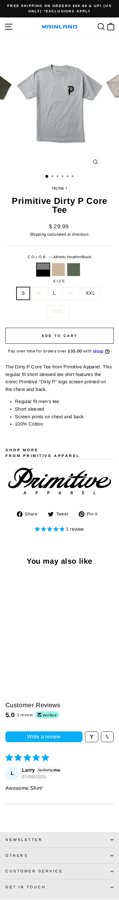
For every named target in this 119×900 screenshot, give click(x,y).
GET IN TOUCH (25, 887)
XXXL (58, 311)
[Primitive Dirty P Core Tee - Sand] (16, 664)
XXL (90, 293)
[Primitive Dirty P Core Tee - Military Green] (23, 664)
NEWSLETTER (24, 839)
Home (58, 188)
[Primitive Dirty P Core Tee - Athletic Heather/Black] (9, 664)
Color (59, 257)
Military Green (73, 269)
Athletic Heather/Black (43, 269)
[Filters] (91, 736)
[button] (50, 529)
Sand (58, 269)
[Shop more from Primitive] (59, 481)
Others (16, 855)
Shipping (38, 234)
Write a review (44, 736)
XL (71, 293)
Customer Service (34, 871)
